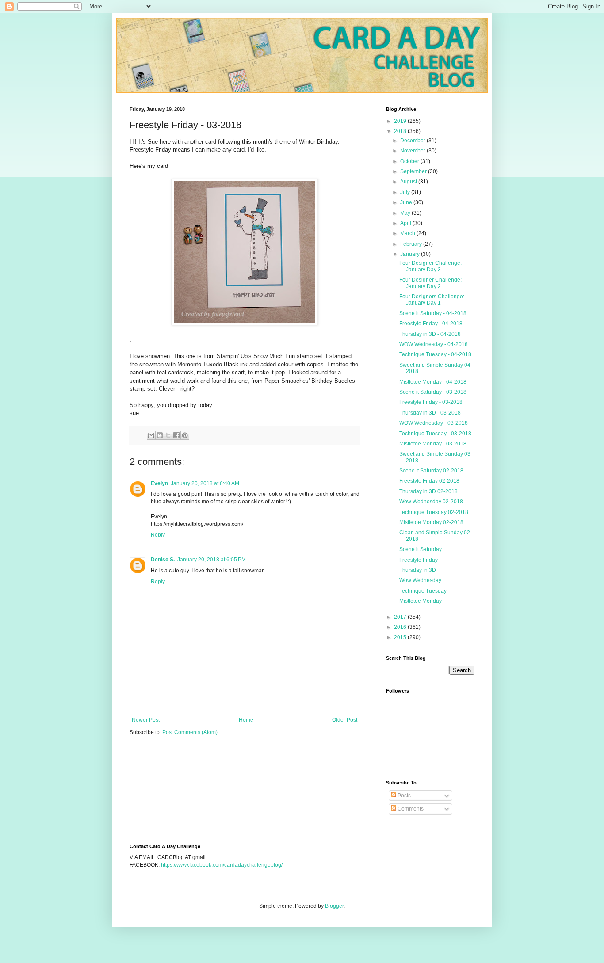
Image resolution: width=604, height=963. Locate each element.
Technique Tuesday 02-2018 (433, 512)
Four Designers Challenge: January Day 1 (431, 299)
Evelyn (159, 483)
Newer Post (146, 720)
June (406, 202)
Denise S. (163, 559)
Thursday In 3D (417, 570)
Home (246, 720)
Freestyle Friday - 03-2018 (431, 402)
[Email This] (151, 435)
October (410, 161)
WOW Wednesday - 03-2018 (433, 423)
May (406, 213)
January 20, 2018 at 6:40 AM (205, 483)
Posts (403, 795)
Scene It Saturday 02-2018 (431, 471)
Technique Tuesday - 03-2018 (435, 433)
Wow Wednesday (420, 580)
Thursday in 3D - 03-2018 (430, 413)
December (413, 140)
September (414, 171)
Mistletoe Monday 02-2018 (431, 522)
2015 (401, 637)
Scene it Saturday (420, 549)
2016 (401, 627)
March (408, 233)
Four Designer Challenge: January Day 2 (430, 283)
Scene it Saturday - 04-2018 (432, 313)
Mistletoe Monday (420, 601)
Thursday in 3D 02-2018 (428, 491)
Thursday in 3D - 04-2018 (430, 334)
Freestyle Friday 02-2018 (429, 481)
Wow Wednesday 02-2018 (431, 502)
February (411, 244)
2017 (401, 617)
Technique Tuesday (423, 591)
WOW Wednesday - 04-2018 (433, 344)
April (406, 223)
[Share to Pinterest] (184, 435)
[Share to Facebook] (176, 435)
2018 (401, 131)
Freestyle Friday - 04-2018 (431, 323)
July (405, 192)
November (413, 151)
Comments (410, 809)
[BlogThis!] (159, 435)
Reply (158, 535)
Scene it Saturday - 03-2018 (432, 392)
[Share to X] (168, 435)
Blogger (334, 906)
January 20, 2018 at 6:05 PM (211, 559)
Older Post (344, 720)
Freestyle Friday (418, 560)
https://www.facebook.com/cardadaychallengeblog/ (222, 865)
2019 (401, 121)
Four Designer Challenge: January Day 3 (430, 266)
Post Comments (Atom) (190, 732)
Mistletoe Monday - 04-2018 (432, 382)
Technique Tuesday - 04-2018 (435, 354)
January (410, 254)
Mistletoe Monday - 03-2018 (432, 444)
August (409, 182)
